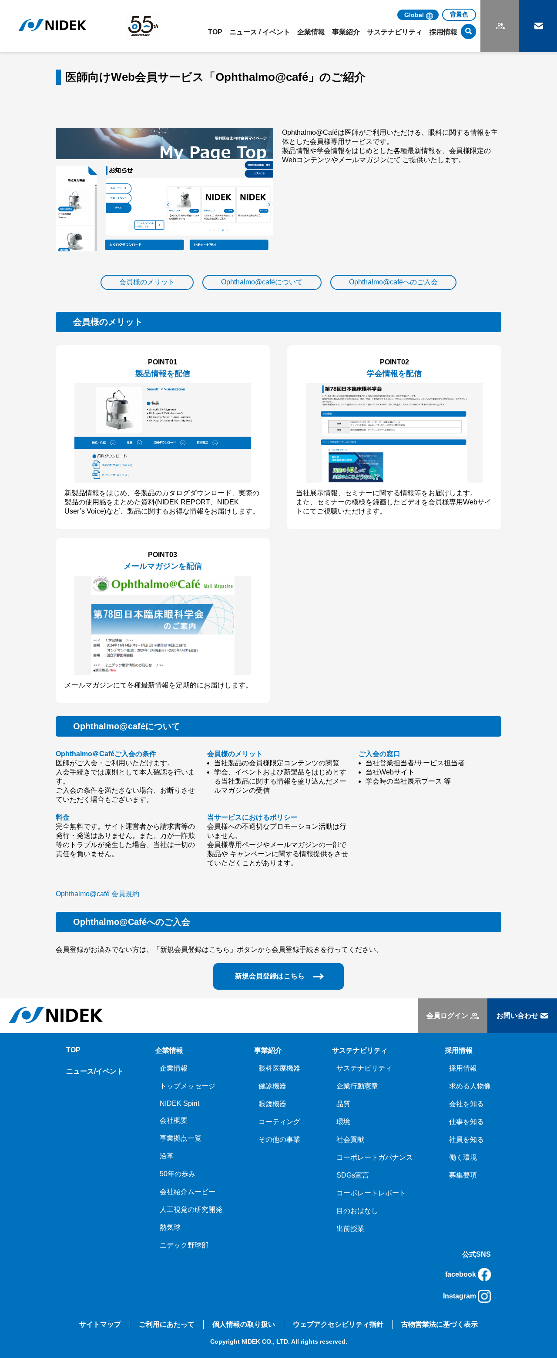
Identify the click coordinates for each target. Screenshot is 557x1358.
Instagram (459, 1296)
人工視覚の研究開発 (191, 1209)
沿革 (167, 1156)
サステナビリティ (364, 1068)
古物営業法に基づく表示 (439, 1324)
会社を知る (466, 1104)
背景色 (459, 14)
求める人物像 (470, 1086)
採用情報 (463, 1068)
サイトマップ (100, 1324)
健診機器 (272, 1086)
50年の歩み (177, 1174)
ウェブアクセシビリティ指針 (338, 1324)
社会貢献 (350, 1139)
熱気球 (170, 1227)
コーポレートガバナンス (374, 1157)
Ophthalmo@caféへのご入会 (393, 282)
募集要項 (463, 1175)
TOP (215, 32)
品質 (343, 1104)
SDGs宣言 (352, 1175)
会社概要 (174, 1120)
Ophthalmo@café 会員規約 (97, 894)
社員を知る (466, 1139)
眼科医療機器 (279, 1068)
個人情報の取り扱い (243, 1324)
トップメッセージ (187, 1086)
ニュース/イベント (95, 1071)
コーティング (279, 1121)
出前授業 (350, 1228)
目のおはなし (357, 1211)
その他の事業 (279, 1139)
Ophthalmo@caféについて (262, 282)
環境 (343, 1121)
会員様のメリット (147, 282)
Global (414, 14)
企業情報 (174, 1068)
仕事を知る (466, 1121)
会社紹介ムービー (187, 1191)
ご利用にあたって (167, 1324)
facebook (460, 1274)
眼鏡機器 (272, 1104)
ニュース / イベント (259, 32)
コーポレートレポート (371, 1193)
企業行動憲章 (357, 1086)
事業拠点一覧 (180, 1138)
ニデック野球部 (184, 1245)
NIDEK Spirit (179, 1103)
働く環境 (463, 1157)
